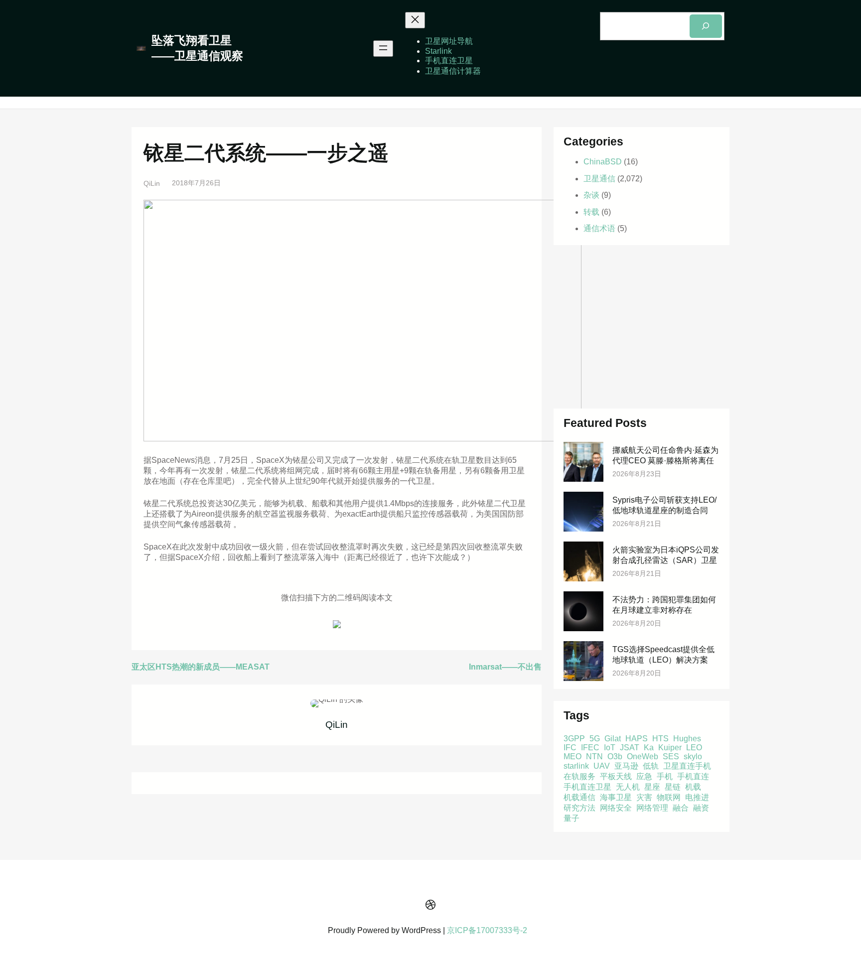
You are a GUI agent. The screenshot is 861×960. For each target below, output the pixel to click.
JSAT (629, 747)
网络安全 (616, 808)
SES (671, 756)
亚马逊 (626, 766)
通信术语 (599, 228)
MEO (572, 756)
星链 (673, 787)
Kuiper (670, 747)
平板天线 (616, 776)
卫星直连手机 (687, 766)
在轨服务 (579, 776)
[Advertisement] (641, 327)
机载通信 (579, 797)
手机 (665, 776)
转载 (591, 212)
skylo (693, 756)
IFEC (590, 747)
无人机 (628, 787)
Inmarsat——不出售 (505, 667)
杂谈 (591, 195)
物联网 (669, 797)
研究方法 (579, 808)
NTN (594, 756)
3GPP (574, 738)
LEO (694, 747)
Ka (649, 747)
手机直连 (693, 776)
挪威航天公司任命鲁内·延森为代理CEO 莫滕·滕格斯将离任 (665, 455)
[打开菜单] (383, 48)
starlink (576, 766)
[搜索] (706, 26)
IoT (609, 747)
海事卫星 (616, 797)
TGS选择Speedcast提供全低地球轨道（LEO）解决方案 (663, 654)
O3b (614, 756)
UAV (601, 766)
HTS (660, 738)
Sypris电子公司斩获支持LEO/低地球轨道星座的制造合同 (664, 505)
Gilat (612, 738)
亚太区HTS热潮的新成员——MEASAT (201, 667)
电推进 (697, 797)
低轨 (651, 766)
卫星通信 (599, 178)
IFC (570, 747)
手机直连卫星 (587, 787)
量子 (571, 818)
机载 (693, 787)
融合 (681, 808)
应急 (644, 776)
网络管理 (652, 808)
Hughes (687, 738)
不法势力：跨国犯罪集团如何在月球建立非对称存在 (664, 604)
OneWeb (642, 756)
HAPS (636, 738)
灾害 (644, 797)
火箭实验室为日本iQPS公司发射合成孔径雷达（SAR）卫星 (665, 555)
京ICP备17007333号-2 (487, 930)
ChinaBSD (602, 161)
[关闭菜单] (415, 20)
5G (594, 738)
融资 (701, 808)
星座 (652, 787)
